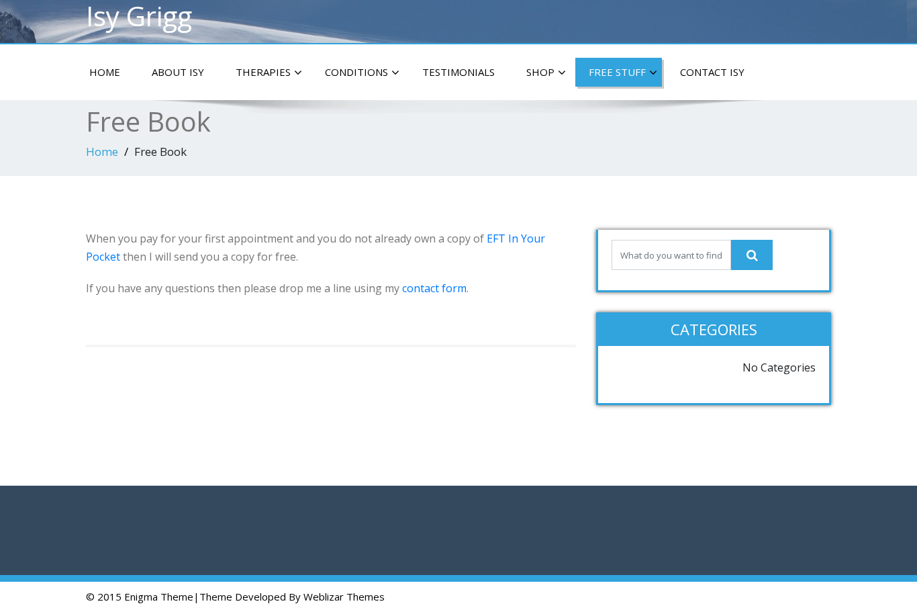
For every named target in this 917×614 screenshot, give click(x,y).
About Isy (178, 72)
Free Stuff (617, 72)
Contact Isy (712, 72)
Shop (540, 72)
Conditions (356, 72)
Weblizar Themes (344, 596)
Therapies (263, 72)
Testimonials (458, 72)
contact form (434, 288)
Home (104, 72)
